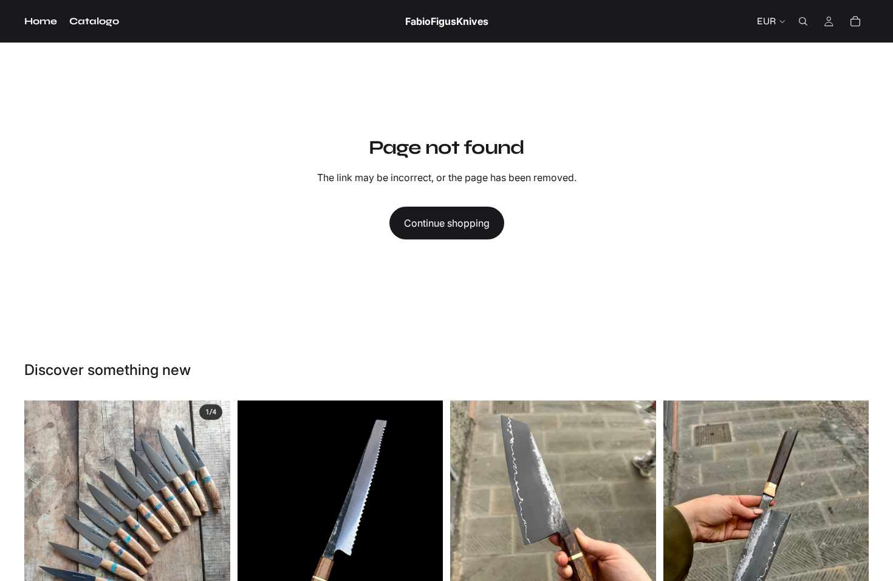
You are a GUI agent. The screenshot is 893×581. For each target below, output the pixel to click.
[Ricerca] (803, 21)
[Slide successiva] (212, 524)
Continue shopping (447, 223)
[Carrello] (855, 21)
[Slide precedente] (42, 524)
